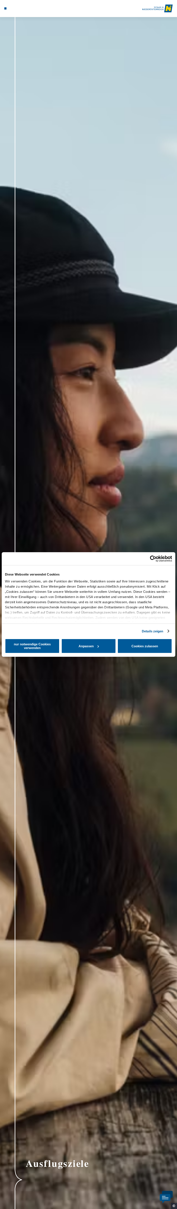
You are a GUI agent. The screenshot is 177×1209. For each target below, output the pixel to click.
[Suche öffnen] (22, 8)
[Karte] (13, 8)
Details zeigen (152, 631)
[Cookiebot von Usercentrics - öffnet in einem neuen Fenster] (153, 558)
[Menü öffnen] (5, 8)
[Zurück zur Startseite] (157, 8)
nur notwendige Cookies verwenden (32, 646)
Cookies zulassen (144, 646)
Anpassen (86, 646)
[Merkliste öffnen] (18, 8)
